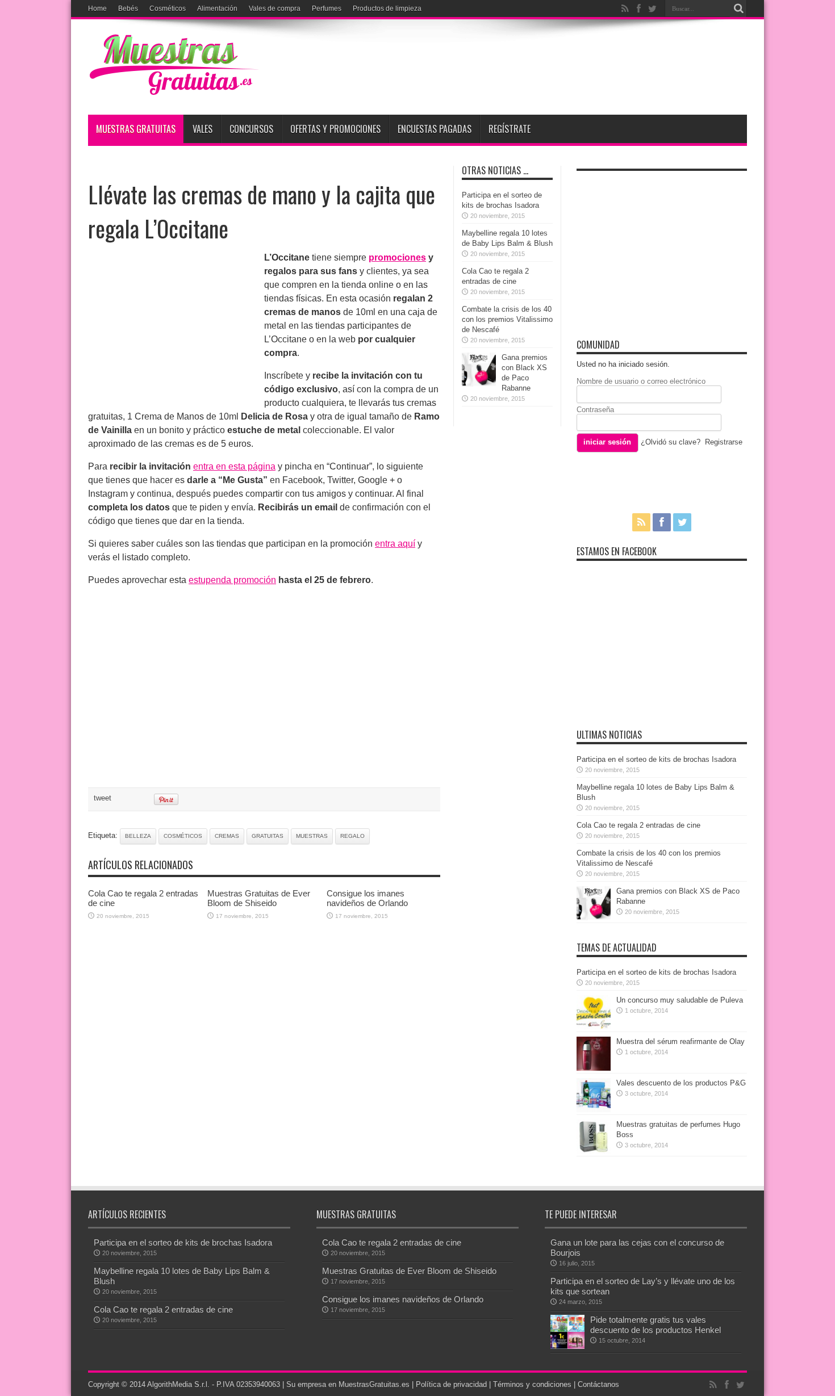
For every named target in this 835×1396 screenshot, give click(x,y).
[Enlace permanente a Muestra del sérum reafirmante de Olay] (594, 1068)
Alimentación (217, 8)
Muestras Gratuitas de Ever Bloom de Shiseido (258, 898)
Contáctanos (598, 1384)
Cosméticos (167, 8)
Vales (202, 129)
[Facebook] (638, 8)
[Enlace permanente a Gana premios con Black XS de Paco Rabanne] (479, 384)
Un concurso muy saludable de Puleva (679, 1000)
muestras (312, 836)
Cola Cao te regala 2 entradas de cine (638, 825)
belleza (138, 836)
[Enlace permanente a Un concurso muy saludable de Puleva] (594, 1026)
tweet (102, 798)
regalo (352, 836)
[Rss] (625, 8)
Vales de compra (274, 8)
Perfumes (326, 8)
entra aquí (395, 543)
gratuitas (267, 836)
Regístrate (510, 129)
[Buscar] (738, 8)
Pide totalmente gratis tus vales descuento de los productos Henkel (655, 1325)
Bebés (128, 8)
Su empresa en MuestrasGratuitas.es (348, 1384)
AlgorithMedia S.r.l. (178, 1384)
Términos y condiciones (532, 1384)
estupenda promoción (232, 580)
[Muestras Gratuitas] (173, 86)
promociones (397, 257)
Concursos (251, 129)
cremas (227, 836)
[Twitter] (652, 8)
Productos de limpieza (387, 8)
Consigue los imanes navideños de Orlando (367, 898)
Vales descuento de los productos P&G (681, 1083)
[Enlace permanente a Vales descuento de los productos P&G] (594, 1109)
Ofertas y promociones (335, 129)
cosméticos (183, 836)
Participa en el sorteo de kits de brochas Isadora (656, 759)
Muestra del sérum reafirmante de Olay (680, 1041)
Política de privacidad (451, 1384)
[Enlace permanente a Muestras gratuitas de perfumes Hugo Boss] (594, 1151)
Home (97, 8)
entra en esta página (234, 466)
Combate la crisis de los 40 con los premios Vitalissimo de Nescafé (507, 319)
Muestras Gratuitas (136, 129)
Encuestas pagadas (434, 129)
